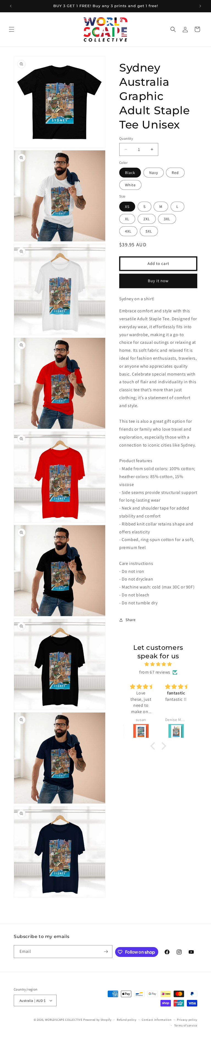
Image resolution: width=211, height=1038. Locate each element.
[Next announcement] (200, 6)
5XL (149, 231)
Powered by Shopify (97, 1020)
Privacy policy (187, 1020)
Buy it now (158, 280)
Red (175, 172)
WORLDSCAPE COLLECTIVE (64, 1020)
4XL (128, 231)
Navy (153, 172)
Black (130, 172)
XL (127, 218)
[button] (11, 29)
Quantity (126, 138)
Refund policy (126, 1020)
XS (127, 206)
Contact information (156, 1020)
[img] (158, 664)
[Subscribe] (106, 951)
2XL (146, 218)
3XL (167, 218)
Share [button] (131, 619)
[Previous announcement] (11, 6)
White (130, 184)
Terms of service (185, 1025)
